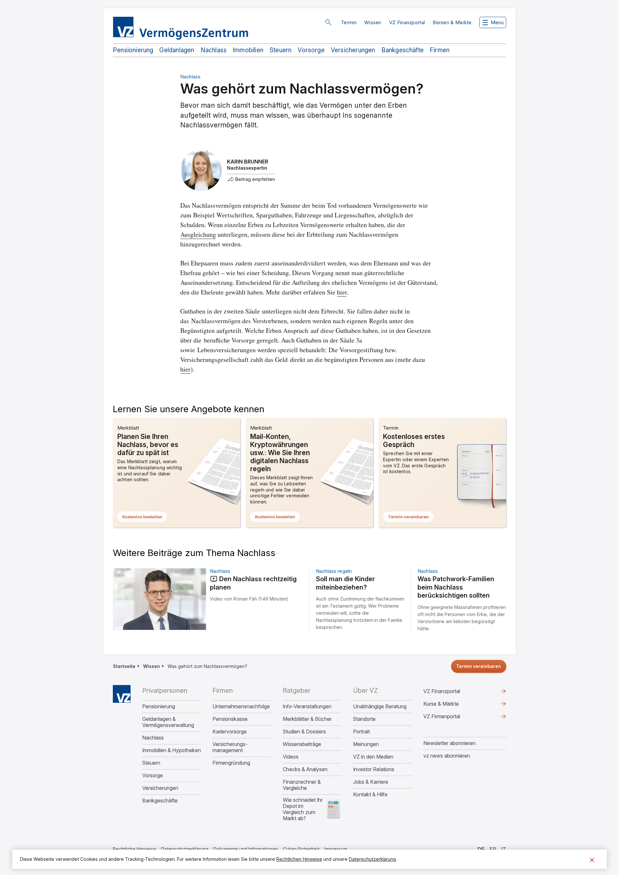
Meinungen (366, 744)
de (480, 849)
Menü (497, 22)
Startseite (124, 666)
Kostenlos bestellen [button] (144, 518)
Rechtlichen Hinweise (299, 859)
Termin (349, 22)
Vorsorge (311, 50)
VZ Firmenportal (452, 718)
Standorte (364, 719)
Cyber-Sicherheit (301, 849)
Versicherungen (353, 50)
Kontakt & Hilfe (370, 794)
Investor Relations (373, 769)
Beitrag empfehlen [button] (255, 179)
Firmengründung (231, 763)
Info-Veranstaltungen (307, 706)
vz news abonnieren (446, 755)
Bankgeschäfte (402, 50)
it (503, 849)
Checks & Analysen (305, 769)
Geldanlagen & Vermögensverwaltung (168, 722)
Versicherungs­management (230, 747)
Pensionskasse (230, 719)
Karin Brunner (247, 161)
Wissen (372, 22)
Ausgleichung (198, 234)
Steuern (280, 50)
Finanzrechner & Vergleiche (302, 785)
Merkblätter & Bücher (307, 719)
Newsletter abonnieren (449, 743)
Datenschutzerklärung (184, 849)
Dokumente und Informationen (245, 849)
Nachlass (214, 50)
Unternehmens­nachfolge (241, 706)
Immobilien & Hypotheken (171, 750)
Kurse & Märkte (451, 705)
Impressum (336, 849)
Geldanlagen (176, 50)
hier (342, 292)
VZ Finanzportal (407, 22)
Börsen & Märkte (452, 22)
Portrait (361, 732)
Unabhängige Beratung (380, 706)
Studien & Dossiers (304, 732)
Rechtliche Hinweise (134, 849)
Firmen (439, 50)
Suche (328, 22)
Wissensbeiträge (302, 744)
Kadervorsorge (229, 732)
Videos (291, 757)
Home (122, 694)
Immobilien (248, 50)
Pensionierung (133, 50)
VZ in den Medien (373, 757)
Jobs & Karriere (370, 782)
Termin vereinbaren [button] (411, 518)
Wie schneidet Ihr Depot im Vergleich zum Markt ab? (303, 809)
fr (492, 849)
